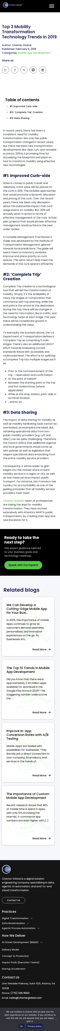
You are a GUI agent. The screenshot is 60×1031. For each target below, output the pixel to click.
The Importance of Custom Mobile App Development (27, 796)
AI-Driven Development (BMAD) (20, 942)
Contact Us (13, 900)
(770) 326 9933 (20, 993)
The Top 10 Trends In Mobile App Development (28, 670)
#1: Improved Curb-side (23, 106)
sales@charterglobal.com (25, 998)
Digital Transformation (15, 918)
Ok (21, 1026)
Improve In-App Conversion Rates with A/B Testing (27, 735)
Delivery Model (10, 950)
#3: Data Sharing (19, 118)
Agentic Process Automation (18, 928)
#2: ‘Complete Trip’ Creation (26, 112)
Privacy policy (35, 1026)
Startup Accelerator (13, 969)
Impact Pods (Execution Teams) (20, 962)
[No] (56, 1019)
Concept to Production (15, 956)
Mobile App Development (34, 53)
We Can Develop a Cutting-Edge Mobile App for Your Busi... (26, 609)
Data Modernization (13, 923)
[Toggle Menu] (51, 6)
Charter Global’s (13, 501)
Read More (40, 649)
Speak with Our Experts (23, 565)
